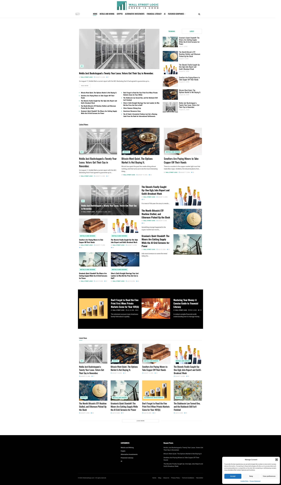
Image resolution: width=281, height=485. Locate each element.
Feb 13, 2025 (193, 310)
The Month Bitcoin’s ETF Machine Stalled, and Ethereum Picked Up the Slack (98, 107)
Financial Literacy (154, 13)
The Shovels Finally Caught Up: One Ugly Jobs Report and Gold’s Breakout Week (99, 102)
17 (108, 77)
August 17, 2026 (185, 172)
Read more (85, 85)
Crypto (120, 13)
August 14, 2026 (132, 245)
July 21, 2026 (179, 413)
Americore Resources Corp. (132, 111)
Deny (251, 476)
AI (165, 13)
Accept (232, 476)
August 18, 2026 (142, 175)
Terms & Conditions (188, 478)
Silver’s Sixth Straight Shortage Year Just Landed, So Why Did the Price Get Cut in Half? (141, 104)
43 (137, 310)
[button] (277, 460)
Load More (140, 421)
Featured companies (176, 13)
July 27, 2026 (99, 281)
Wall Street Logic (87, 77)
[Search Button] (199, 14)
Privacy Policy (175, 478)
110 (200, 310)
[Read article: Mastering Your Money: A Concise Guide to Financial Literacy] (156, 308)
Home (95, 13)
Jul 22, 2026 (130, 310)
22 (151, 175)
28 (113, 247)
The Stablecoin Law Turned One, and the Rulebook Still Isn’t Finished (140, 99)
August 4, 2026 (162, 221)
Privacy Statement (255, 481)
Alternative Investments (134, 13)
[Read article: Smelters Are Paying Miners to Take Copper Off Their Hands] (183, 141)
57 (106, 281)
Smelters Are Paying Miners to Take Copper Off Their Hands (97, 96)
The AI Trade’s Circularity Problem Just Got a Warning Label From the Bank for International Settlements (140, 115)
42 (144, 223)
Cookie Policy (244, 481)
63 (138, 281)
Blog (159, 478)
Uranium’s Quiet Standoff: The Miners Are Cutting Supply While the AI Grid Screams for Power (99, 112)
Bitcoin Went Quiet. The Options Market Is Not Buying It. (99, 92)
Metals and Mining (107, 13)
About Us (166, 478)
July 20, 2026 (131, 281)
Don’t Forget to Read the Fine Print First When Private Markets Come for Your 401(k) (140, 93)
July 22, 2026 (147, 413)
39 (186, 413)
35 (193, 172)
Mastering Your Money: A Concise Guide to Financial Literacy (185, 303)
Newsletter (199, 478)
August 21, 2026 (100, 77)
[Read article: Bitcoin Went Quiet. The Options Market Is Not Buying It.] (141, 141)
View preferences (269, 476)
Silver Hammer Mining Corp (132, 108)
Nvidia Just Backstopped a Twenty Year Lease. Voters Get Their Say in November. (116, 73)
